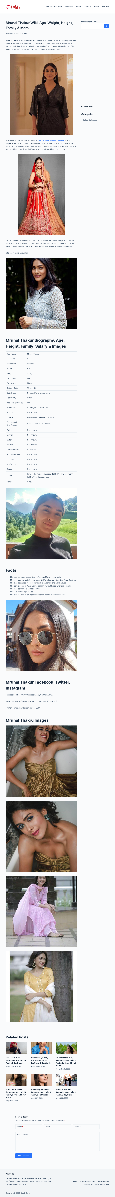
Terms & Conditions (87, 1181)
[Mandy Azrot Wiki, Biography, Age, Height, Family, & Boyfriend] (66, 1080)
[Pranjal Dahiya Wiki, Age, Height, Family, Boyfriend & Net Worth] (41, 1048)
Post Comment (24, 1156)
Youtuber (105, 7)
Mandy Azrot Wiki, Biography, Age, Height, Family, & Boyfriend (66, 1092)
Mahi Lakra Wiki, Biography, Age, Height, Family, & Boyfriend (16, 1060)
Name (20, 1126)
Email (48, 1126)
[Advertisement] (95, 67)
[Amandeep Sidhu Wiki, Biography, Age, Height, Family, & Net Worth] (41, 1080)
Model (96, 7)
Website (78, 1126)
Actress (25, 33)
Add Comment (23, 1134)
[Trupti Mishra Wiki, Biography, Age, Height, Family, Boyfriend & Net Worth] (16, 1080)
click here (22, 1184)
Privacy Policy (103, 1181)
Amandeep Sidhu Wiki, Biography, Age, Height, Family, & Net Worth (41, 1092)
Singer (78, 7)
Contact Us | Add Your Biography (96, 1185)
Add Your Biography (54, 7)
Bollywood (69, 7)
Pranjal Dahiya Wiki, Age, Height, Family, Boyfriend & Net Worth (41, 1060)
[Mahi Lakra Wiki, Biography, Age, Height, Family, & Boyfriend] (16, 1048)
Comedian (87, 7)
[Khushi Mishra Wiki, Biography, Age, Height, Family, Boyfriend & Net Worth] (66, 1048)
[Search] (106, 26)
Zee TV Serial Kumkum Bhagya (51, 140)
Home (75, 1181)
